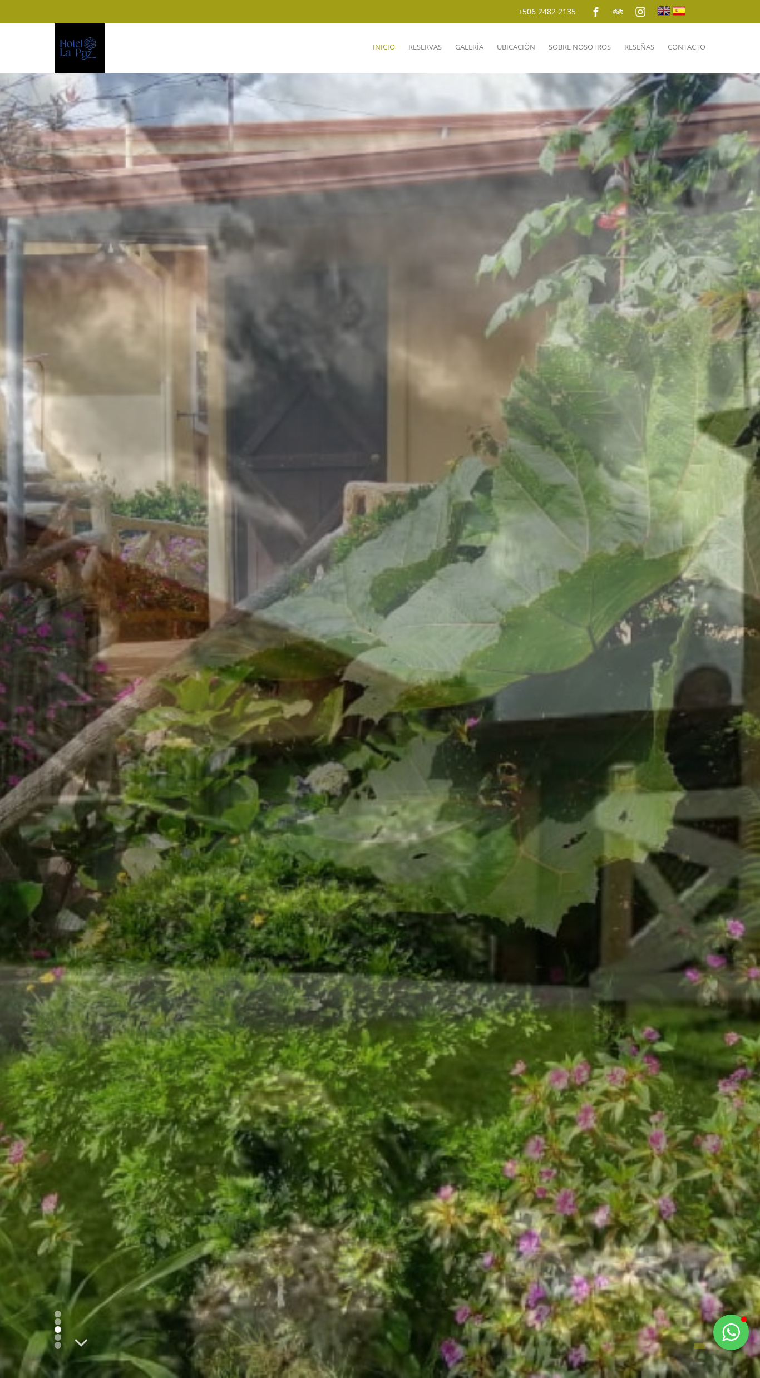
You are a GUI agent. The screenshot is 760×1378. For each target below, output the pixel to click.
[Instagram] (640, 12)
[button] (731, 1332)
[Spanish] (678, 11)
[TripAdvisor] (618, 12)
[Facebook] (596, 12)
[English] (663, 11)
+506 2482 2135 (547, 11)
